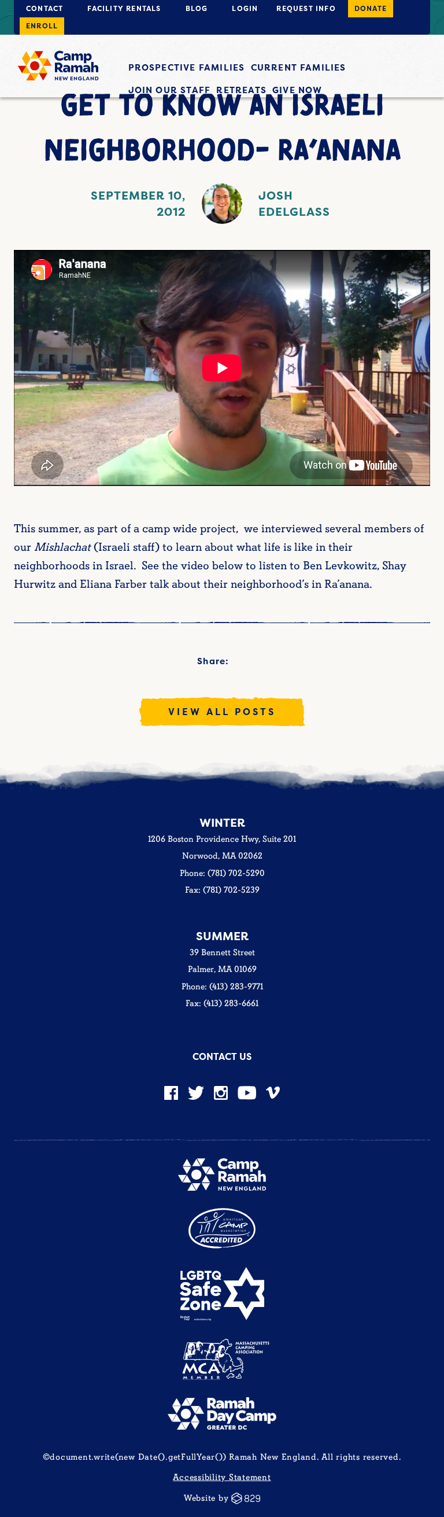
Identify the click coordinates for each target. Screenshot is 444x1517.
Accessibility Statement (222, 1477)
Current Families (298, 67)
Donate (370, 8)
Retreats (241, 90)
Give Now (297, 90)
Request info (305, 8)
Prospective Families (186, 67)
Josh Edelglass (294, 203)
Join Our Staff (169, 90)
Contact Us (222, 1056)
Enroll (42, 26)
